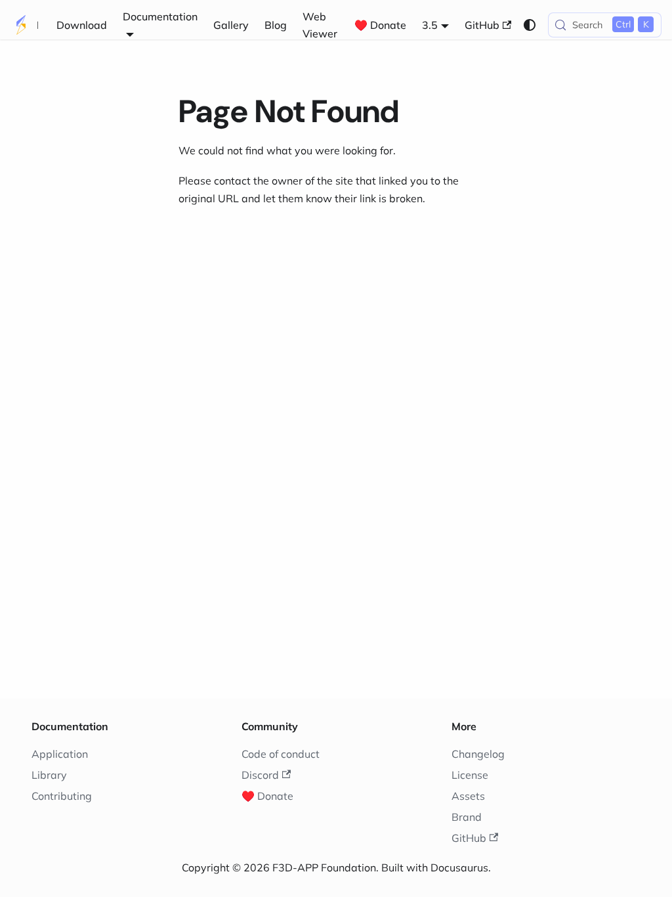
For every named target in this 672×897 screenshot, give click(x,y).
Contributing (62, 795)
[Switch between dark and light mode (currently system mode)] (529, 24)
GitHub (482, 25)
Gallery (231, 25)
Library (49, 774)
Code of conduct (281, 753)
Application (60, 753)
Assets (468, 795)
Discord (260, 774)
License (470, 774)
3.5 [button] (430, 25)
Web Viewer (320, 25)
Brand (467, 816)
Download (81, 25)
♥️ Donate (380, 25)
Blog (275, 25)
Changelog (478, 753)
